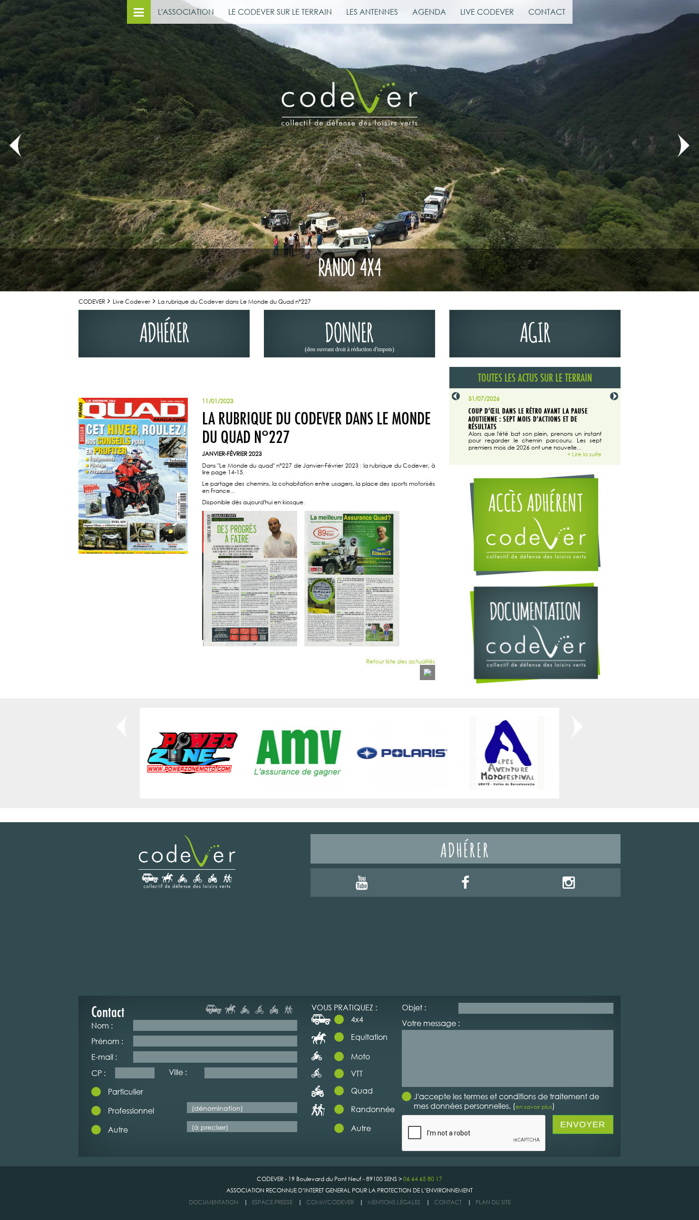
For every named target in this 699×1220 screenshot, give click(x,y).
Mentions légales (394, 1202)
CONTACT (546, 12)
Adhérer (465, 848)
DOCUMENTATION (213, 1202)
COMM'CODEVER (330, 1202)
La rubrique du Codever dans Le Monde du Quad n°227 (234, 302)
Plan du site (493, 1202)
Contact (448, 1202)
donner (349, 334)
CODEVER (91, 302)
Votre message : (431, 1023)
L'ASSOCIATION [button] (186, 12)
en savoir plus (533, 1107)
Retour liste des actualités (400, 661)
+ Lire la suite (584, 454)
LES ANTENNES (372, 12)
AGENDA (429, 12)
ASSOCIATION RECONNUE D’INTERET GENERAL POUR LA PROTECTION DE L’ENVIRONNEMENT (349, 1190)
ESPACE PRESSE (272, 1202)
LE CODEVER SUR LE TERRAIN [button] (280, 12)
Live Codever (131, 302)
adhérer (164, 330)
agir (535, 330)
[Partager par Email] (427, 672)
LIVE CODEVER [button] (487, 12)
